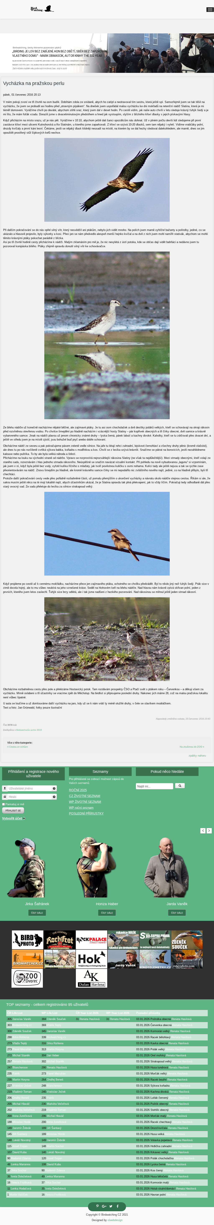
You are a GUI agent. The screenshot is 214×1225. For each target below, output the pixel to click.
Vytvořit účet (12, 818)
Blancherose (20, 1067)
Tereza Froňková (21, 1182)
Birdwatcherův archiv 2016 (29, 730)
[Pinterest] (97, 1206)
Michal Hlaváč (21, 1103)
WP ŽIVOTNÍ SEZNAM (85, 802)
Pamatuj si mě (14, 804)
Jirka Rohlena (21, 1037)
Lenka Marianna (20, 1164)
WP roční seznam (81, 807)
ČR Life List (14, 1013)
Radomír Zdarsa (21, 1158)
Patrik (16, 1073)
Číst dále (37, 912)
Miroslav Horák (22, 1122)
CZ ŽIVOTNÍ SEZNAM (84, 796)
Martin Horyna (55, 1049)
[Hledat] (180, 785)
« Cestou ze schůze (17, 746)
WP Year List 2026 (117, 1013)
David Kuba (20, 1152)
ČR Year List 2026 (87, 1013)
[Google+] (103, 1206)
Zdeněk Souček (56, 1019)
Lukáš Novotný (22, 1140)
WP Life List (49, 1013)
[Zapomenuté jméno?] (54, 788)
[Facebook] (117, 1206)
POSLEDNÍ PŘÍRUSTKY (86, 813)
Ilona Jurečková (22, 1115)
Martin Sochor (55, 1146)
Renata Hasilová (89, 1019)
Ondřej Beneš (55, 1079)
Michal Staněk (21, 1055)
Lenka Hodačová (21, 1188)
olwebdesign (115, 1220)
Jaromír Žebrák (22, 1128)
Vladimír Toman (22, 1091)
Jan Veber (53, 1055)
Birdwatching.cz (22, 1025)
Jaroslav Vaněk (22, 1019)
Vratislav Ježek (22, 1085)
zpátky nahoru (197, 755)
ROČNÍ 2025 (78, 790)
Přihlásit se (13, 810)
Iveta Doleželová (21, 1176)
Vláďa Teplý (54, 1025)
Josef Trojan (19, 1146)
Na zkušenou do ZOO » (192, 746)
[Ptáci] (42, 8)
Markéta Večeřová (58, 1103)
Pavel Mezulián (22, 1049)
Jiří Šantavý (54, 1128)
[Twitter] (110, 1206)
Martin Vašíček (19, 1194)
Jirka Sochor (18, 1170)
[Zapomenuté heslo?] (54, 797)
